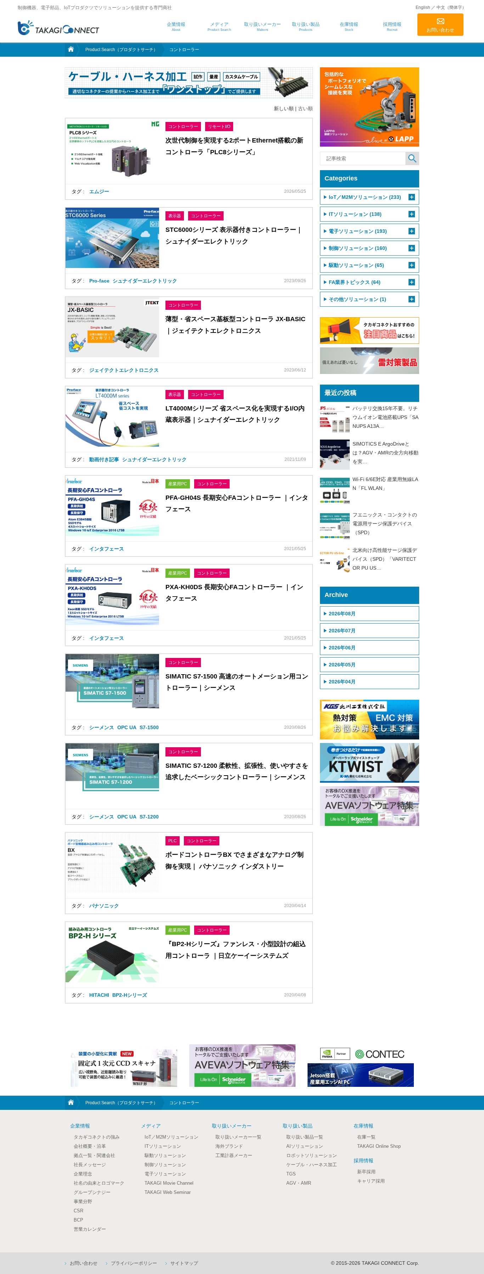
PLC (172, 840)
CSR (78, 1210)
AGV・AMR (298, 1183)
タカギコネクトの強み (97, 1137)
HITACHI (99, 995)
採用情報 (363, 1160)
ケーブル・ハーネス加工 (311, 1164)
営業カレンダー (90, 1229)
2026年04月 (342, 682)
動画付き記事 (104, 459)
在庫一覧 (366, 1137)
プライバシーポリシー (134, 1263)
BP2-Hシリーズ (129, 995)
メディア (151, 1126)
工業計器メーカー (233, 1155)
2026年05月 (342, 664)
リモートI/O (219, 126)
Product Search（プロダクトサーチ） (121, 49)
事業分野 (83, 1201)
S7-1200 (149, 817)
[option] (124, 1065)
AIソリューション (304, 1146)
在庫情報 (363, 1126)
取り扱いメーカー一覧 (238, 1137)
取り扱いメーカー (232, 1126)
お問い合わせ (440, 30)
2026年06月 (342, 647)
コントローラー (183, 126)
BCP (78, 1220)
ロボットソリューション (311, 1155)
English (423, 7)
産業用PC (177, 483)
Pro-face (99, 281)
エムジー (99, 191)
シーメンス (101, 727)
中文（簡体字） (451, 7)
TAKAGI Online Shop (379, 1146)
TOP (70, 50)
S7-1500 (149, 727)
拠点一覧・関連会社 (94, 1155)
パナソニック (104, 906)
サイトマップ (184, 1263)
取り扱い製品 (298, 1126)
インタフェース (106, 549)
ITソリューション (163, 1146)
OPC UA (126, 727)
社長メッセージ (90, 1164)
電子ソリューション (165, 1174)
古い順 (305, 108)
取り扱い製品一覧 (304, 1137)
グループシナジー (92, 1192)
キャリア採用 (371, 1181)
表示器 (174, 215)
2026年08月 (342, 613)
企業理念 (83, 1174)
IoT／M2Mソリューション (171, 1137)
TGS (291, 1174)
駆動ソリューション (165, 1155)
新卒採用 (366, 1171)
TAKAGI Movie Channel (169, 1183)
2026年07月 (342, 630)
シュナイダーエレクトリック (145, 281)
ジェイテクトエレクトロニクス (124, 370)
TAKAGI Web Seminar (168, 1192)
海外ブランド (229, 1146)
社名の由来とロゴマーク (99, 1183)
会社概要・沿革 (90, 1146)
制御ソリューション (165, 1164)
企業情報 (80, 1126)
